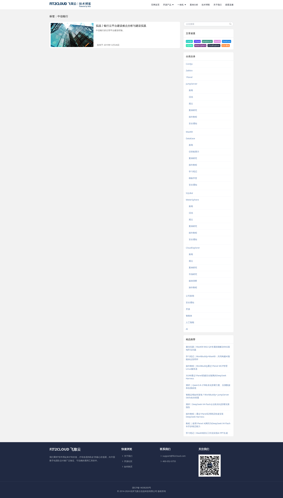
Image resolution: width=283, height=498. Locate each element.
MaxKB (217, 41)
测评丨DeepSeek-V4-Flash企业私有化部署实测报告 (207, 406)
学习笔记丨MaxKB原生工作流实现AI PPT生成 (207, 433)
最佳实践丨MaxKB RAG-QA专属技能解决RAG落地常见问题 (208, 348)
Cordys (189, 41)
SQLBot (189, 45)
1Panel (197, 41)
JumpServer (207, 41)
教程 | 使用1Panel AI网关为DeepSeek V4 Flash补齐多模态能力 (208, 425)
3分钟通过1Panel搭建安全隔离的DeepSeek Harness (206, 377)
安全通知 (225, 45)
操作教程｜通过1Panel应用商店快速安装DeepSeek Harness (204, 415)
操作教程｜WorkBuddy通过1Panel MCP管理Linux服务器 (206, 367)
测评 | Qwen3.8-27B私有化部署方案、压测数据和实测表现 (208, 386)
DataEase (227, 41)
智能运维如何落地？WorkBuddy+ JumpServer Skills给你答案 (207, 396)
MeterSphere (200, 45)
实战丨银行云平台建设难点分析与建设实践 (121, 25)
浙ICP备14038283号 (141, 487)
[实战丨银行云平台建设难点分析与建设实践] (72, 35)
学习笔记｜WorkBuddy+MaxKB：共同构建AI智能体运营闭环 (208, 358)
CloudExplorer (214, 45)
